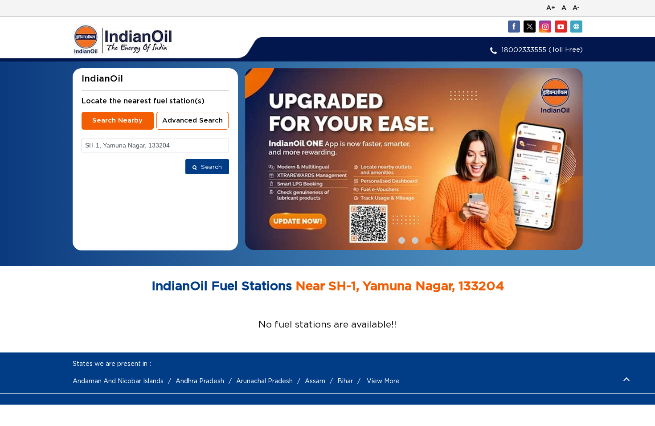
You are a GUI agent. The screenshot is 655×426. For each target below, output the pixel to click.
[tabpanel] (414, 159)
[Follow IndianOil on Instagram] (545, 26)
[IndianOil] (136, 39)
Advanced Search (192, 120)
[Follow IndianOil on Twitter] (529, 26)
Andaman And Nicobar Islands (118, 380)
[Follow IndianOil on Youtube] (560, 26)
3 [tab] (427, 239)
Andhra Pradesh (200, 380)
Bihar (345, 380)
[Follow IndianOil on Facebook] (513, 26)
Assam (315, 380)
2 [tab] (414, 239)
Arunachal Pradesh (264, 380)
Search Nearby (117, 120)
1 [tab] (400, 239)
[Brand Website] (576, 26)
